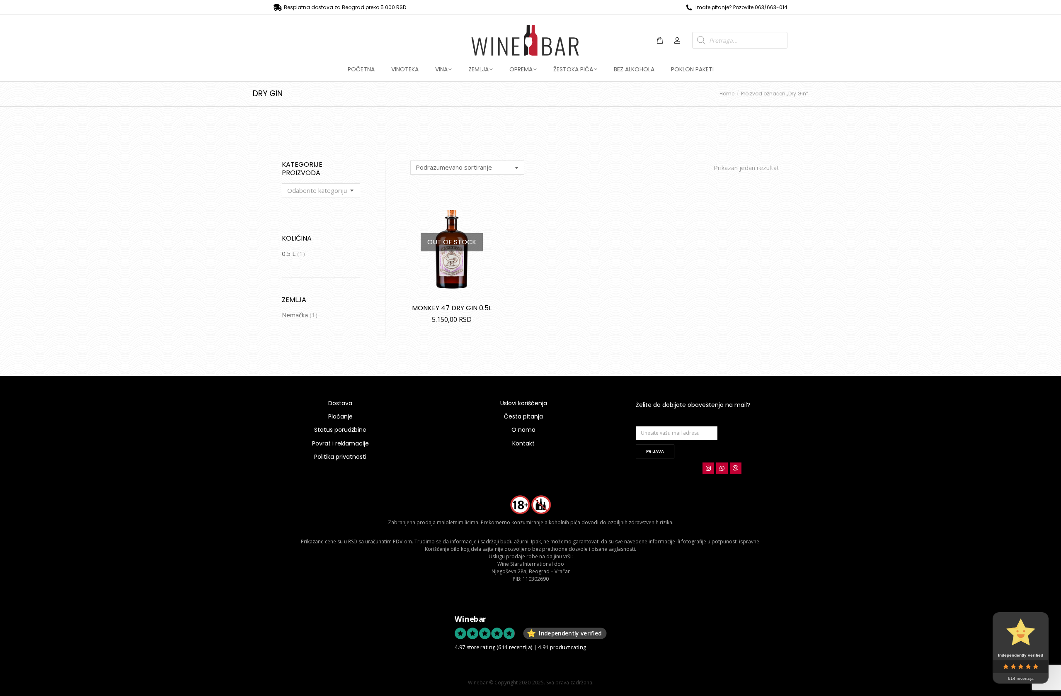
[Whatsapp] (722, 468)
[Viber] (735, 468)
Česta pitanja (523, 416)
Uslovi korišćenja (523, 403)
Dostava (340, 403)
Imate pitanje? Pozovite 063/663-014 (741, 7)
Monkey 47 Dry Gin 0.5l (452, 308)
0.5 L (289, 253)
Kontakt (523, 443)
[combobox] (321, 190)
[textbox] (317, 191)
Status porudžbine (340, 430)
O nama (523, 430)
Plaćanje (340, 416)
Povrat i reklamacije (340, 443)
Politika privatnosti (340, 457)
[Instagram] (708, 468)
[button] (122, 6)
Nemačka (295, 315)
